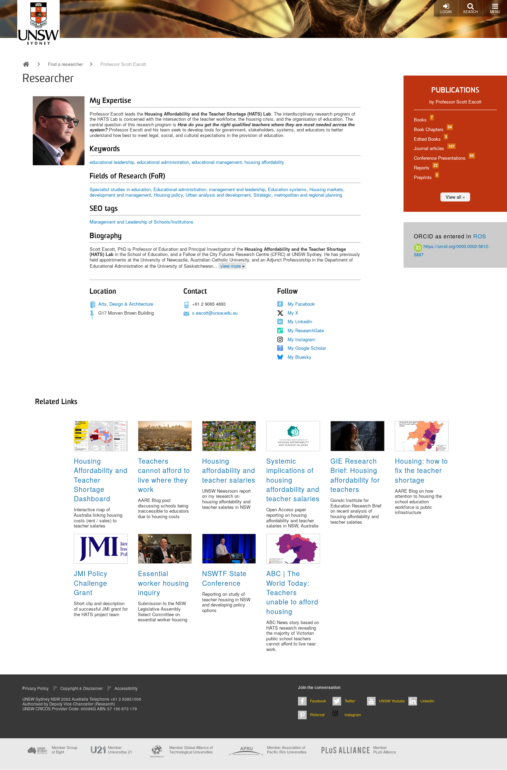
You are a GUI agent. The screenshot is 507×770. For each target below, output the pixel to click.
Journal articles (434, 148)
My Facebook (301, 303)
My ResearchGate (306, 330)
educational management (217, 162)
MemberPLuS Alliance (384, 749)
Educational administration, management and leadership (209, 189)
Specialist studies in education (120, 189)
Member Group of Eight (64, 749)
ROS (479, 236)
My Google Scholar (307, 348)
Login (445, 11)
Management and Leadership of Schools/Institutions (141, 221)
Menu (495, 11)
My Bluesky (299, 357)
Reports (425, 167)
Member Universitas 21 (120, 749)
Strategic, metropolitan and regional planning (298, 194)
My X (293, 312)
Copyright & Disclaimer (81, 688)
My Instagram (301, 339)
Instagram (353, 714)
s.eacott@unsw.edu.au (215, 312)
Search (470, 11)
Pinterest (317, 714)
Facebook (318, 700)
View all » (455, 197)
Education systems (287, 189)
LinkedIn (427, 700)
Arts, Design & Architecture (125, 303)
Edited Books (430, 139)
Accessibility (126, 688)
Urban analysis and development (218, 194)
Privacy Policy (35, 688)
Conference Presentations (443, 158)
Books (423, 119)
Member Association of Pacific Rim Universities (287, 749)
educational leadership (112, 162)
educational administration (163, 162)
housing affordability (264, 162)
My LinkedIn (300, 321)
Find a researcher (65, 64)
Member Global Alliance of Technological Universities (191, 749)
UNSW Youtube (392, 700)
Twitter (350, 700)
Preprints (425, 177)
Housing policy (168, 194)
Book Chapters (432, 129)
